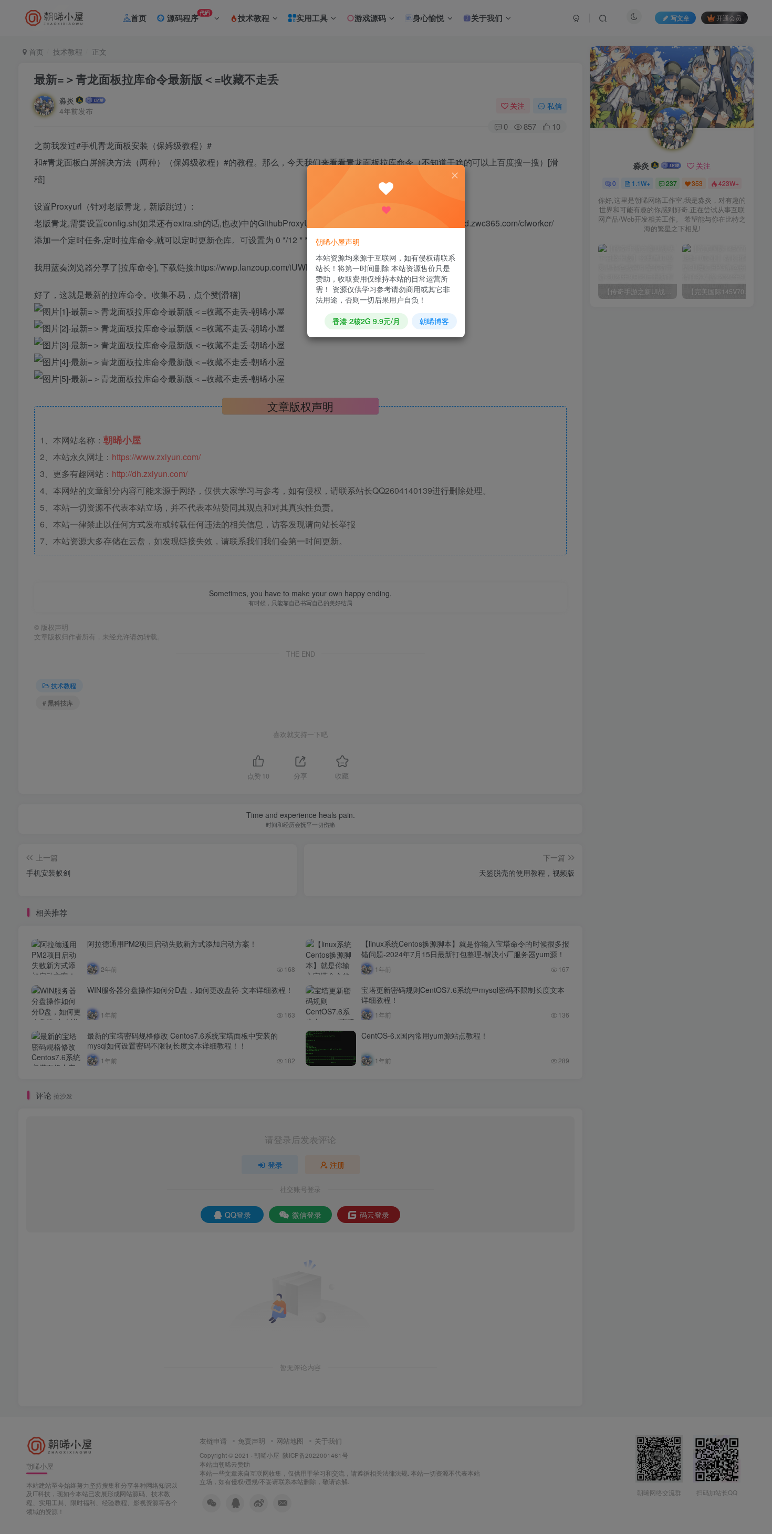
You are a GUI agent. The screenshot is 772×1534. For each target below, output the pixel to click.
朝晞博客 (434, 321)
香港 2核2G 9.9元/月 (366, 321)
